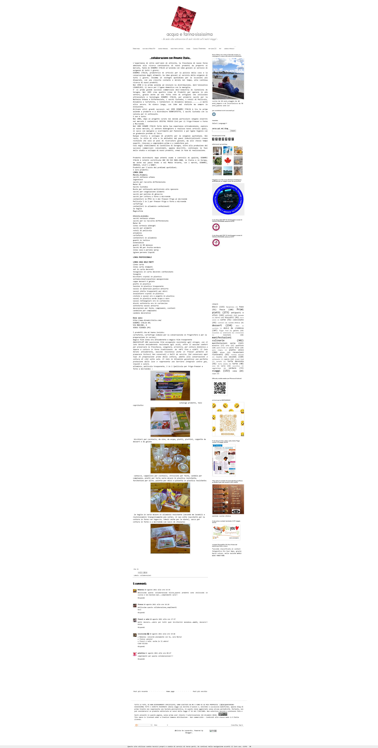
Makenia (141, 590)
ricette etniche (237, 355)
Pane (241, 307)
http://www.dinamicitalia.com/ (147, 320)
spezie (226, 359)
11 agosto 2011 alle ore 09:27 (158, 653)
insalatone (215, 333)
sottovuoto (216, 359)
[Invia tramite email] (139, 573)
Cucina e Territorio (199, 48)
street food (239, 359)
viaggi (188, 48)
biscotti (229, 318)
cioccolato (238, 320)
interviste (227, 333)
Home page (136, 48)
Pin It (136, 569)
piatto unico (236, 350)
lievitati (227, 335)
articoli (229, 315)
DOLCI (215, 307)
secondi (232, 357)
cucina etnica (234, 323)
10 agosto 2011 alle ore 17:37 (163, 619)
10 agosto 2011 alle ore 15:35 (157, 590)
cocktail (221, 323)
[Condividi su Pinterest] (146, 573)
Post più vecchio (200, 691)
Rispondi (141, 598)
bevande (241, 315)
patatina (141, 653)
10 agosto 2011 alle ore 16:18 (156, 604)
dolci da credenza (234, 328)
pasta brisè (221, 348)
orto (227, 345)
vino (235, 371)
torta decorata (236, 361)
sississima (142, 634)
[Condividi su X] (143, 573)
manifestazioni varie (223, 343)
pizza (222, 352)
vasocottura (236, 366)
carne (223, 320)
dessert (217, 325)
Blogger (188, 733)
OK (250, 746)
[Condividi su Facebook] (144, 573)
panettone (240, 345)
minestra (215, 345)
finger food (223, 330)
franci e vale (143, 619)
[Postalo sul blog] (141, 573)
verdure (232, 368)
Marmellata (230, 307)
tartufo (219, 361)
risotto (219, 357)
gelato (236, 330)
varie (223, 366)
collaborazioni (145, 575)
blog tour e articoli (177, 48)
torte (235, 364)
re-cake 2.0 (212, 48)
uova (213, 366)
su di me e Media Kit (149, 48)
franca (140, 604)
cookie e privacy (229, 48)
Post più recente (140, 691)
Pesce (222, 310)
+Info (245, 746)
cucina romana (163, 48)
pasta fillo (234, 348)
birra (217, 317)
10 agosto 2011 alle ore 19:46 (162, 634)
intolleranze (239, 333)
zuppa (214, 373)
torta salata (223, 364)
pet (220, 48)
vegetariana (216, 368)
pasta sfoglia (217, 350)
